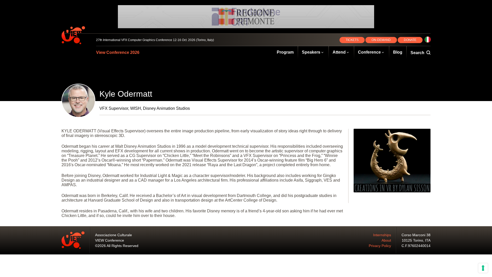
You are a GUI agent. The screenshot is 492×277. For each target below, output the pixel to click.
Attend (339, 52)
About (386, 240)
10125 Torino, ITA (416, 240)
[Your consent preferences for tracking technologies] (483, 268)
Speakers (311, 52)
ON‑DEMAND (381, 40)
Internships (382, 235)
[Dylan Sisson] (392, 160)
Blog (397, 52)
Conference (369, 52)
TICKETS (352, 40)
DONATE (410, 40)
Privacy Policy (380, 246)
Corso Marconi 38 (416, 235)
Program (285, 52)
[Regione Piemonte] (246, 16)
